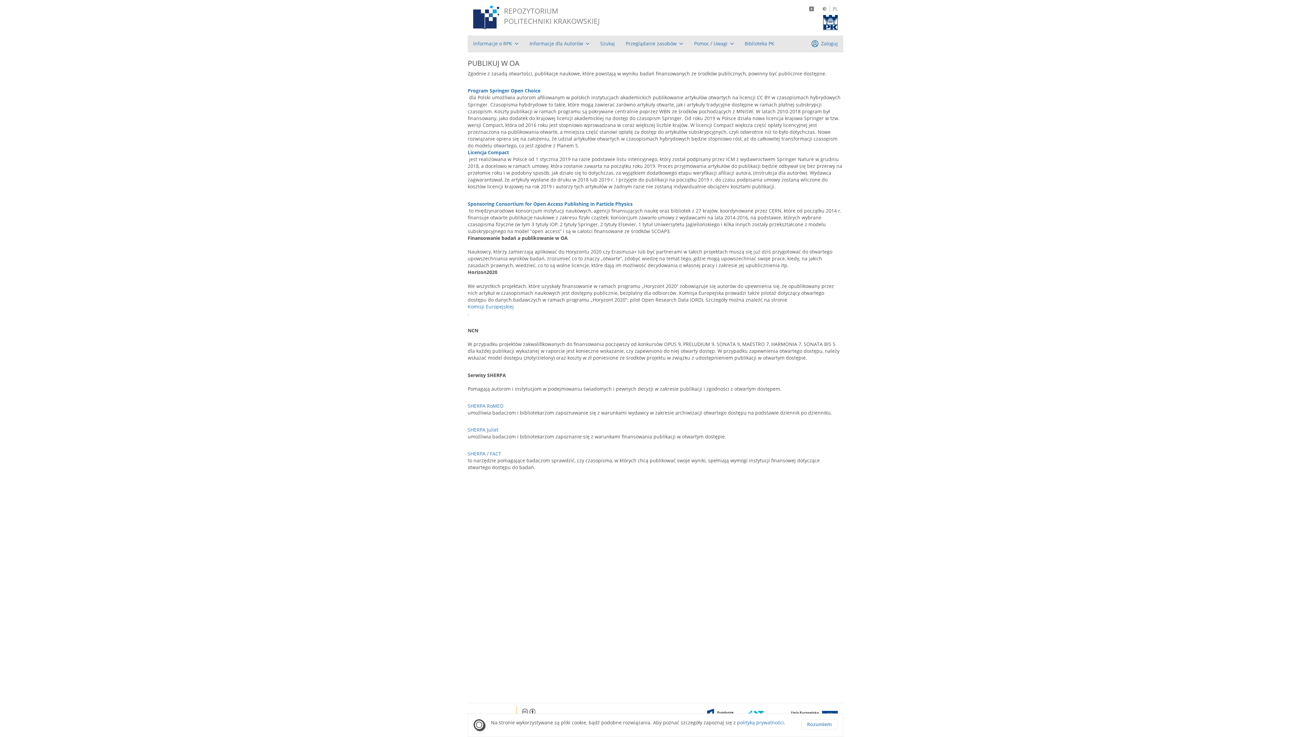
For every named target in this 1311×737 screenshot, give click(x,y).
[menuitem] (496, 43)
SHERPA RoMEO (486, 406)
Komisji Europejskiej (491, 306)
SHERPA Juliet (483, 430)
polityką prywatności (760, 722)
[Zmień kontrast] (824, 9)
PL (835, 9)
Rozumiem (819, 724)
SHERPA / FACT (484, 453)
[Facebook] (811, 9)
